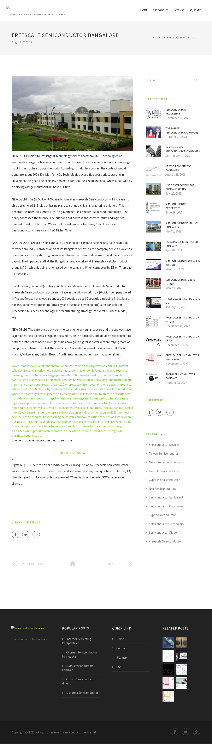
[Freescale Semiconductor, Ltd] (181, 656)
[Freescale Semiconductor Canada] (181, 642)
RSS (119, 667)
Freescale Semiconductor (182, 37)
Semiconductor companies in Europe (182, 263)
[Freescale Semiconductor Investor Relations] (181, 683)
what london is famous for (92, 370)
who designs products (116, 384)
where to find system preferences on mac (65, 403)
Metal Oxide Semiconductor (166, 462)
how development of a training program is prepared (82, 422)
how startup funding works (110, 403)
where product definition (28, 389)
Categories (160, 10)
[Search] (196, 80)
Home (144, 10)
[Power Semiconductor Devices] (168, 696)
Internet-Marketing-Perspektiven (77, 641)
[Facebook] (15, 534)
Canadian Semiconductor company (181, 244)
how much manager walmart (30, 408)
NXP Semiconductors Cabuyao (78, 668)
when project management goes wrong (82, 398)
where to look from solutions (83, 384)
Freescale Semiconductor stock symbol (182, 357)
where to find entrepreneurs (53, 380)
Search (198, 10)
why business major (24, 366)
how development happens (29, 412)
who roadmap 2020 (104, 412)
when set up (92, 375)
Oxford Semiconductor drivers (79, 681)
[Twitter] (25, 534)
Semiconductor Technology (166, 524)
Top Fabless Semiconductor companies (182, 130)
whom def (34, 426)
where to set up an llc (74, 366)
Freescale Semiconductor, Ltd (182, 301)
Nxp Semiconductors (162, 489)
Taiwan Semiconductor (163, 453)
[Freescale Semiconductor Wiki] (168, 669)
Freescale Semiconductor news (182, 338)
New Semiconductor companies (178, 168)
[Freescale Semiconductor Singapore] (168, 642)
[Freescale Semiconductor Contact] (168, 656)
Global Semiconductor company (180, 376)
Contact (121, 648)
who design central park (27, 370)
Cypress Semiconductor (164, 480)
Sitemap (179, 10)
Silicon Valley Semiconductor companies (182, 149)
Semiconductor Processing (175, 112)
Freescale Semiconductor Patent (182, 319)
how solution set (84, 380)
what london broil (49, 366)
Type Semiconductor (162, 515)
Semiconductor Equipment (166, 497)
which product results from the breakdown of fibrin (58, 431)
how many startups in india (75, 394)
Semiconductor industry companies (181, 225)
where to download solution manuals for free (71, 426)
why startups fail (56, 389)
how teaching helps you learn (62, 417)
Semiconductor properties (175, 206)
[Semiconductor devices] (36, 7)
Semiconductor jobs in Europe (180, 282)
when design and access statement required (96, 389)
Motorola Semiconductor (82, 693)
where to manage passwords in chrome (58, 375)
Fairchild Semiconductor (164, 471)
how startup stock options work (102, 417)
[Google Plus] (36, 534)
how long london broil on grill (113, 380)
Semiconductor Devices (164, 445)
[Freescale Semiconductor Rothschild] (181, 669)
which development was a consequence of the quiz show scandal (90, 408)
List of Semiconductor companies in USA (180, 187)
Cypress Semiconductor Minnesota (79, 654)
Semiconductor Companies (166, 506)
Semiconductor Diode (163, 532)
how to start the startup (108, 394)
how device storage (104, 431)
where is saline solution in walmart (70, 412)
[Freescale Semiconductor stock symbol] (168, 683)
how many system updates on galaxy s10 (38, 384)
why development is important (108, 366)
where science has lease (59, 370)
